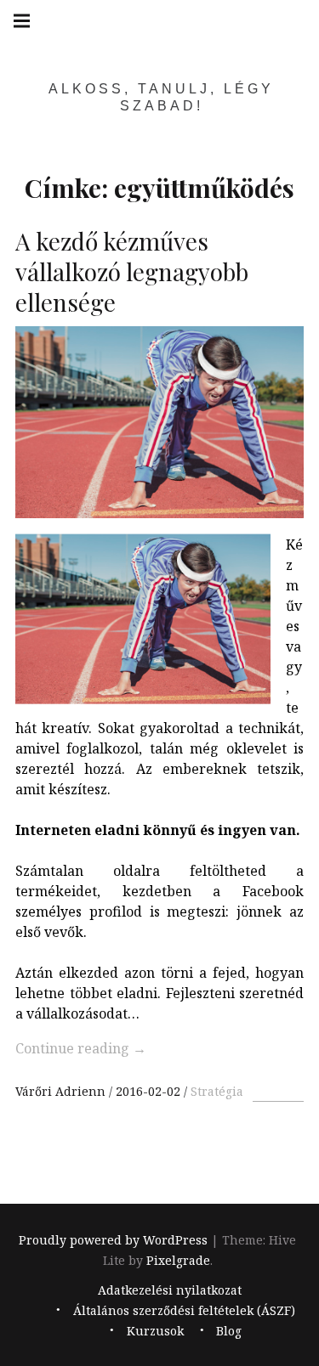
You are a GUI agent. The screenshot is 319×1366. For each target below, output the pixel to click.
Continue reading (80, 1048)
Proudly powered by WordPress (113, 1240)
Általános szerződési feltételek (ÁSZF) (184, 1310)
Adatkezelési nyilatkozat (170, 1290)
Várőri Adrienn (62, 1091)
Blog (229, 1331)
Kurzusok (155, 1331)
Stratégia (217, 1091)
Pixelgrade (178, 1260)
